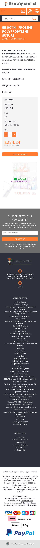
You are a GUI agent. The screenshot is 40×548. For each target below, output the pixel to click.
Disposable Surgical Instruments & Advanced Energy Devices (20, 313)
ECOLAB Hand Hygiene (20, 369)
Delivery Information (20, 422)
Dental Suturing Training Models (20, 397)
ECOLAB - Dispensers (20, 381)
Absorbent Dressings (20, 305)
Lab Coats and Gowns (20, 361)
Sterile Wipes (20, 339)
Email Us (20, 287)
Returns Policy (20, 450)
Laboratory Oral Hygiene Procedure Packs (20, 407)
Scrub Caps (21, 356)
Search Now (34, 18)
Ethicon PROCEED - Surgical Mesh (20, 402)
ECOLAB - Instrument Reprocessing (20, 376)
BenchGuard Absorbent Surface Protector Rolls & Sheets (20, 345)
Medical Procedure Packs (20, 399)
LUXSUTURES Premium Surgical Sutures (20, 389)
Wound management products (21, 333)
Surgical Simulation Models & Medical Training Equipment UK (20, 413)
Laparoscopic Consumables (20, 316)
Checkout (20, 419)
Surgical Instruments (20, 326)
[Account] (30, 11)
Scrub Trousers (20, 353)
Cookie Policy (20, 442)
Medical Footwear (20, 358)
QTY (6, 130)
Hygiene (20, 366)
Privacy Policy (20, 447)
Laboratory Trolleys (20, 410)
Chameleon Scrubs (29, 503)
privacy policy (21, 244)
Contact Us (21, 437)
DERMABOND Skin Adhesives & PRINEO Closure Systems (20, 308)
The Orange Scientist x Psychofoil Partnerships (20, 384)
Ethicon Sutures (20, 328)
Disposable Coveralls (20, 392)
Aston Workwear (27, 501)
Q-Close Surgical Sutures (20, 387)
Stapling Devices (20, 319)
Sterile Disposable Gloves (20, 336)
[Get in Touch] (23, 11)
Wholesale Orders (20, 424)
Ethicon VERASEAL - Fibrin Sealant (20, 404)
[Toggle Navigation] (3, 11)
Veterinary (20, 348)
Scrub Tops (20, 351)
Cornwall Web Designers (25, 544)
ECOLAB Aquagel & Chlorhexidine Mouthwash (20, 379)
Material (8, 104)
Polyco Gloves (20, 302)
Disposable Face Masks (20, 364)
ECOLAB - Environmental (20, 374)
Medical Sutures (31, 505)
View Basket (20, 417)
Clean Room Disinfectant (21, 341)
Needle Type (10, 121)
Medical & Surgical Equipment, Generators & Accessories (21, 322)
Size (6, 113)
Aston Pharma (29, 498)
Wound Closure (20, 331)
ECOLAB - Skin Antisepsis (20, 371)
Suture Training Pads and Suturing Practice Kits (20, 394)
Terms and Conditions (20, 445)
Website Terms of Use (20, 440)
